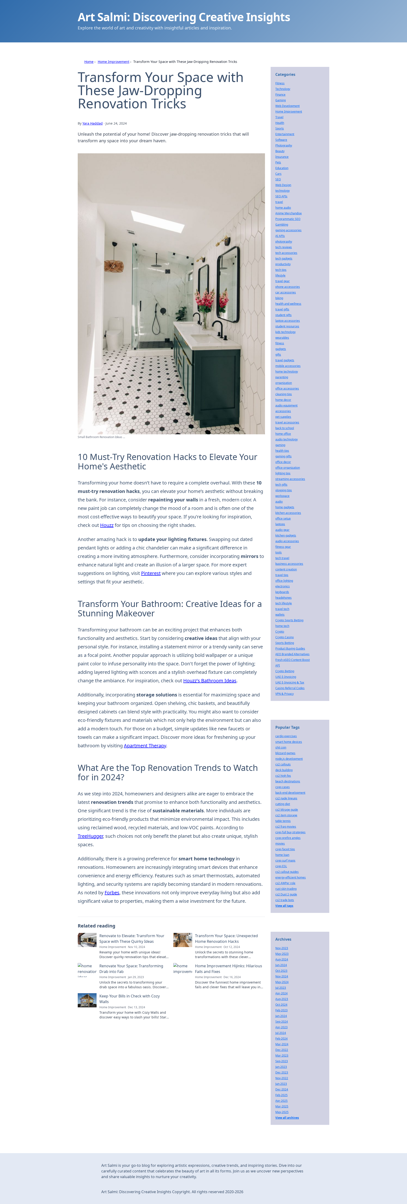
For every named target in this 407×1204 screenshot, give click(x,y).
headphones (283, 598)
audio (279, 502)
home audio (283, 208)
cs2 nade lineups (286, 798)
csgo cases (282, 787)
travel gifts (282, 309)
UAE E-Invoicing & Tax (289, 682)
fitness (279, 343)
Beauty (280, 151)
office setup (283, 519)
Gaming (280, 100)
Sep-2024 (281, 1022)
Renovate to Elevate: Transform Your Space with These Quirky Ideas (131, 938)
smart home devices (288, 742)
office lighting (284, 581)
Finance (280, 95)
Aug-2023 (281, 999)
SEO (278, 179)
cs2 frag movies (285, 827)
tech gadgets (283, 258)
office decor (283, 462)
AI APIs (280, 236)
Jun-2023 (281, 1084)
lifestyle (280, 275)
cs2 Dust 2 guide (286, 894)
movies (280, 844)
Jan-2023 (281, 1067)
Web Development (287, 106)
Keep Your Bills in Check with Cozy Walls (129, 998)
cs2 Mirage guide (286, 810)
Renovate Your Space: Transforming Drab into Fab (131, 968)
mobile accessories (288, 366)
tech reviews (283, 247)
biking (279, 298)
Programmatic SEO (287, 219)
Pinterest (151, 573)
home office (283, 434)
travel (279, 202)
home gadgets (284, 507)
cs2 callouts (283, 764)
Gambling (281, 225)
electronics (282, 586)
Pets (278, 162)
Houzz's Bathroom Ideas (209, 680)
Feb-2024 (281, 1039)
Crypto (279, 632)
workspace (282, 496)
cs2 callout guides (287, 872)
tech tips (280, 270)
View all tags (284, 906)
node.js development (289, 759)
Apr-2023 (281, 1027)
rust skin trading (286, 889)
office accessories (287, 388)
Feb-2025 (281, 1095)
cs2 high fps (283, 776)
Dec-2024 (281, 1089)
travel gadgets (284, 360)
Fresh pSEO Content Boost (292, 660)
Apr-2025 (281, 1101)
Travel (279, 117)
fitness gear (283, 547)
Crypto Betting (284, 671)
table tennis (283, 821)
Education (281, 168)
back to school (284, 428)
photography (283, 242)
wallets (280, 615)
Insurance (282, 157)
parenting (281, 377)
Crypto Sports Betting (289, 620)
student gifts (283, 315)
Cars (278, 174)
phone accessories (287, 287)
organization (283, 383)
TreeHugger (90, 836)
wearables (282, 338)
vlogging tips (283, 490)
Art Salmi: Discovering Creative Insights (184, 16)
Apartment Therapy (145, 745)
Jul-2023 (280, 988)
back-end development (290, 793)
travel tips (281, 575)
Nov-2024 (281, 976)
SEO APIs (281, 196)
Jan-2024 (281, 1016)
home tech (282, 626)
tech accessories (286, 253)
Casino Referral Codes (290, 688)
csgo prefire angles (288, 838)
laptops (280, 524)
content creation (286, 569)
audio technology (286, 439)
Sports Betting (284, 643)
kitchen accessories (288, 513)
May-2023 (282, 954)
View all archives (287, 1118)
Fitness (280, 83)
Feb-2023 (281, 1010)
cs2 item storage (286, 815)
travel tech (282, 609)
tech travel (282, 558)
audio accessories (287, 541)
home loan (282, 855)
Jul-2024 (280, 1033)
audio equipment (286, 405)
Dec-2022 (281, 1050)
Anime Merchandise (288, 213)
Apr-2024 (281, 993)
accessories (283, 411)
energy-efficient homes (290, 877)
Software (281, 140)
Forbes (112, 892)
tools (278, 552)
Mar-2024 (281, 1044)
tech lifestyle (283, 603)
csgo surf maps (285, 860)
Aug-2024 (281, 959)
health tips (282, 451)
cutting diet (282, 804)
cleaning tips (283, 394)
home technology (286, 372)
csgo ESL (281, 866)
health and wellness (288, 304)
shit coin (280, 747)
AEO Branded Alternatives (292, 654)
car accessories (285, 292)
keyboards (282, 592)
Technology (282, 89)
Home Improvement (113, 61)
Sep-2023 (281, 1061)
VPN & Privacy (284, 694)
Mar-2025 (281, 1106)
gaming (280, 445)
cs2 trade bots (284, 900)
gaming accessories (288, 230)
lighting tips (282, 473)
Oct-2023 (281, 971)
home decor (283, 400)
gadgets (280, 349)
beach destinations (287, 781)
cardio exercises (286, 736)
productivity (283, 264)
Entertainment (284, 134)
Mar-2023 (281, 1056)
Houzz (107, 525)
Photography (283, 145)
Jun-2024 (281, 965)
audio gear (282, 530)
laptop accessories (287, 321)
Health (279, 123)
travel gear (282, 281)
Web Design (283, 185)
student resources (287, 326)
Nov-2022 (281, 1078)
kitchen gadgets (285, 535)
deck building (284, 770)
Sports (279, 128)
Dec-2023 (281, 1072)
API (277, 665)
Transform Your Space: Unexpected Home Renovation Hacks (226, 938)
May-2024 (282, 982)
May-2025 (282, 1112)
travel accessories (287, 422)
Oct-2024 (281, 1005)
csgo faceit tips (285, 849)
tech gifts (281, 485)
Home (89, 61)
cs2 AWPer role (285, 883)
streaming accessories (290, 479)
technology (282, 191)
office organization (287, 468)
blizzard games (285, 753)
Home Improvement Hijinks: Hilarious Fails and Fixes (228, 968)
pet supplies (283, 417)
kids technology (285, 332)
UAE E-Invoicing (285, 677)
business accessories (289, 564)
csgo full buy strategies (290, 832)
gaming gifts (283, 456)
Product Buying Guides (290, 649)
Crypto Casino (284, 637)
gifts (278, 355)
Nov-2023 (281, 948)
